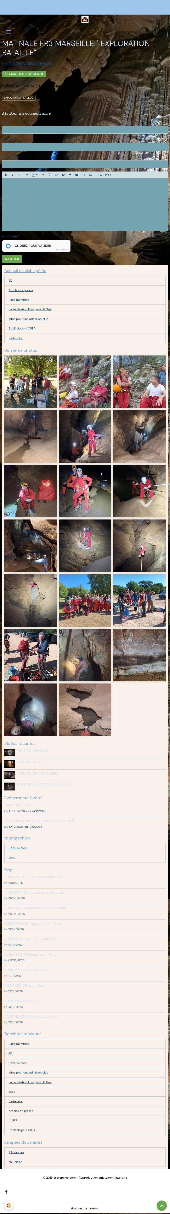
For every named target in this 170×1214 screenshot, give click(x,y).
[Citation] (42, 175)
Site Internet (10, 156)
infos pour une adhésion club (28, 319)
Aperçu (105, 175)
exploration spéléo (19, 97)
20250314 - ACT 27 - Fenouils (30, 939)
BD (10, 280)
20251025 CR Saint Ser (24, 985)
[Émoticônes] (90, 175)
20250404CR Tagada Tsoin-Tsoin (33, 923)
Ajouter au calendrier (25, 74)
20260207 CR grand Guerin (28, 970)
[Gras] (5, 175)
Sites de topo (18, 848)
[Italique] (12, 175)
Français (18, 1152)
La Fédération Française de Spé (30, 309)
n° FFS (13, 1120)
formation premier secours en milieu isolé (39, 820)
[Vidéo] (76, 175)
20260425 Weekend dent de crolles (35, 908)
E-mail (6, 139)
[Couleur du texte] (34, 175)
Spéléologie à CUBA (22, 328)
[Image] (70, 175)
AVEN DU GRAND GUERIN (37, 773)
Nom (5, 122)
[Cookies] (8, 1205)
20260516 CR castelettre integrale (34, 892)
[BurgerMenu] (8, 31)
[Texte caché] (63, 175)
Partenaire (16, 338)
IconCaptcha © (62, 250)
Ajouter (12, 259)
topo (12, 857)
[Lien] (56, 175)
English (17, 1162)
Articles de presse (21, 290)
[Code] (83, 175)
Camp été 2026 (18, 805)
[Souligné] (19, 175)
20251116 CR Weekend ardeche (30, 1016)
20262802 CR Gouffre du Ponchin (33, 954)
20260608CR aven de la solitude (32, 877)
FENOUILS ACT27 (30, 762)
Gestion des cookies (85, 1208)
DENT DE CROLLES (32, 750)
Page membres (19, 300)
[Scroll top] (162, 1205)
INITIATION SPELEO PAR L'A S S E (43, 784)
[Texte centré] (49, 175)
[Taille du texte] (26, 175)
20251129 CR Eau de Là (24, 1001)
